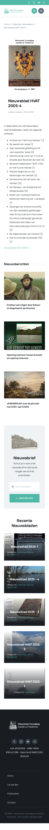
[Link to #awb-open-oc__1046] (34, 11)
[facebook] (29, 2)
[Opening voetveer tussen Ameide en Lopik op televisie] (24, 323)
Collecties (21, 552)
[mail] (44, 2)
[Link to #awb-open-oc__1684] (41, 11)
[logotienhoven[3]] (24, 721)
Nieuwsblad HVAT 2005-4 (17, 247)
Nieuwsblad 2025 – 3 (24, 612)
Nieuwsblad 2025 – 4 (24, 579)
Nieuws (30, 552)
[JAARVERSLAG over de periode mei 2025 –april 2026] (24, 373)
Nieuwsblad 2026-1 (24, 547)
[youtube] (39, 2)
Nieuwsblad (12, 554)
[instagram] (34, 2)
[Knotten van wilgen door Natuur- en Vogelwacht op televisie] (24, 273)
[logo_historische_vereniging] (14, 8)
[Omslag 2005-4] (24, 36)
